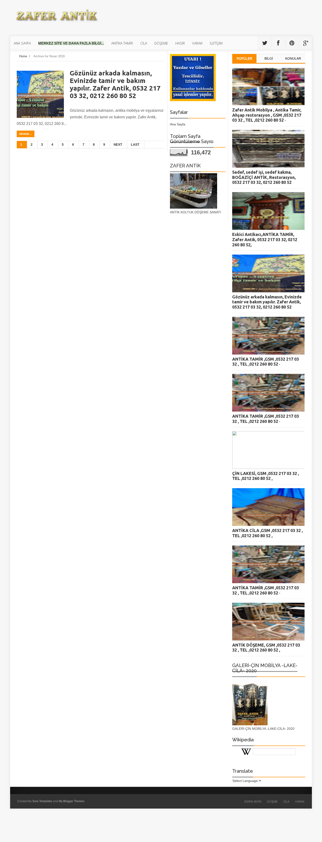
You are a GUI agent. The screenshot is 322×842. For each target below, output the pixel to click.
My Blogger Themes (71, 801)
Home (23, 56)
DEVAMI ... (25, 133)
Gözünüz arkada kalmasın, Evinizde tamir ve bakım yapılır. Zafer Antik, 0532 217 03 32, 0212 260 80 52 (115, 84)
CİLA (286, 801)
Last (135, 144)
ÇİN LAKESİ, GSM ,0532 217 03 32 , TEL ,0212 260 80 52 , (265, 476)
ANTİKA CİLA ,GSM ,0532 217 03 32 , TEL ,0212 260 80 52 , (267, 533)
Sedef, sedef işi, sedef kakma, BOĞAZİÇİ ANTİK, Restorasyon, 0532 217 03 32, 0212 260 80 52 (264, 177)
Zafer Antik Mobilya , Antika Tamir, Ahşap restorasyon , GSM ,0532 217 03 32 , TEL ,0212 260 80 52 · (266, 114)
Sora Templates (42, 801)
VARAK (299, 801)
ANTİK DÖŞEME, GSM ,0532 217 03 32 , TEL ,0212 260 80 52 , (266, 647)
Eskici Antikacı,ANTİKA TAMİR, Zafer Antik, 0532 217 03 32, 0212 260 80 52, (264, 239)
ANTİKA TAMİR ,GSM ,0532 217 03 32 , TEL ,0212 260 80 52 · (265, 362)
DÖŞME (272, 801)
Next (118, 144)
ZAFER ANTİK (252, 801)
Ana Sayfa (177, 124)
